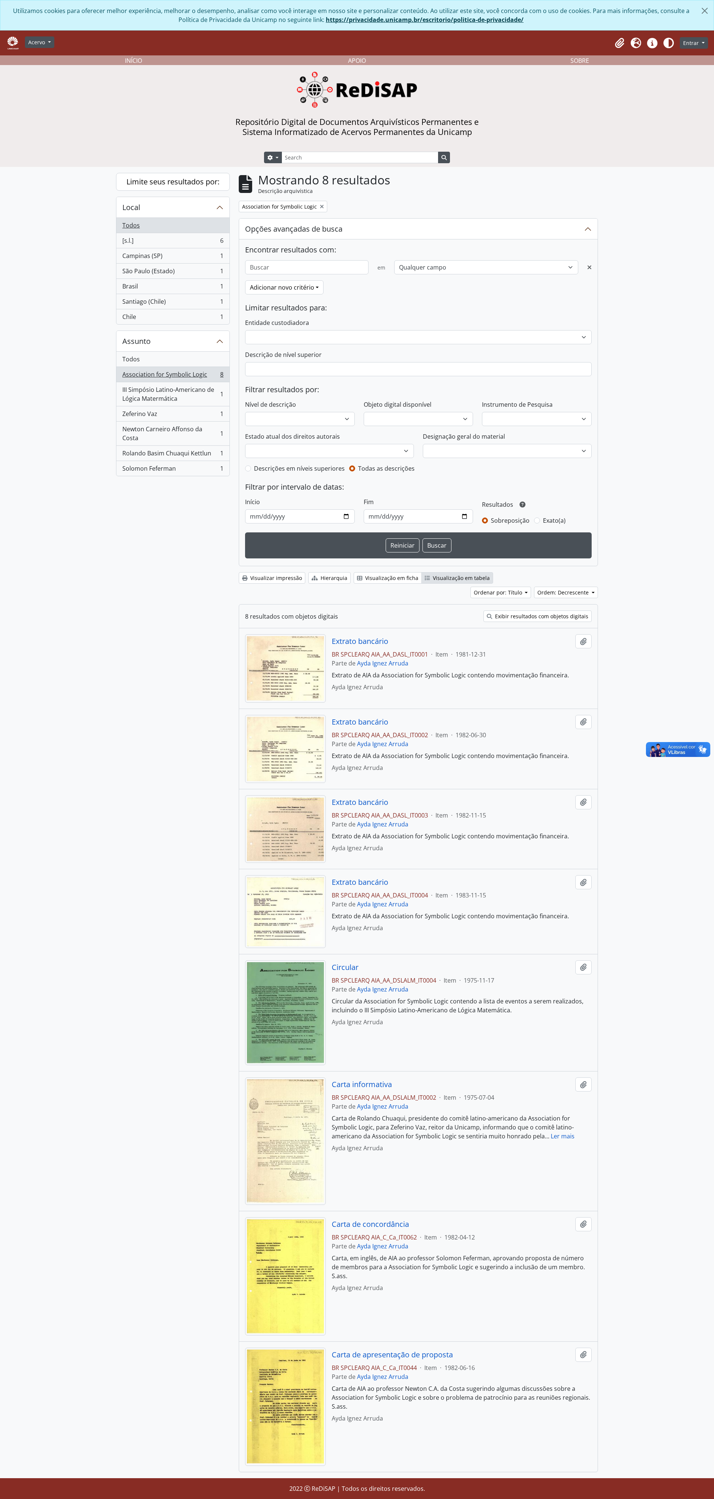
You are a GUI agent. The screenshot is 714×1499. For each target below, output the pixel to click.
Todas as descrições (386, 468)
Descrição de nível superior (283, 355)
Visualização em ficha (391, 577)
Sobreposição (510, 520)
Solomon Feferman (172, 470)
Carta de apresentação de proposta (392, 1354)
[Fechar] (705, 10)
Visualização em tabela (460, 577)
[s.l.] (172, 242)
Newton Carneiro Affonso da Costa (172, 433)
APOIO (357, 61)
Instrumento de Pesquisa (517, 404)
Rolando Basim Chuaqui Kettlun (172, 455)
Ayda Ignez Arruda (382, 663)
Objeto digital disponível (397, 404)
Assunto (136, 341)
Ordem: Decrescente (563, 592)
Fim (369, 502)
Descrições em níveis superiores (299, 468)
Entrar (691, 42)
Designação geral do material (464, 436)
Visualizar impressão (275, 577)
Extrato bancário (360, 641)
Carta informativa (362, 1084)
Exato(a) (554, 520)
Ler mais (563, 1136)
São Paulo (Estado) (172, 273)
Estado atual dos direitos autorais (292, 436)
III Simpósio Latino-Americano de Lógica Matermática (172, 394)
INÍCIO (133, 61)
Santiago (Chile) (172, 303)
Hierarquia (333, 577)
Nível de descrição (270, 404)
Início (252, 502)
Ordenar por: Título (499, 592)
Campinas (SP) (172, 258)
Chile (172, 318)
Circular (345, 967)
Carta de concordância (370, 1224)
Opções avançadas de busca (293, 229)
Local (131, 207)
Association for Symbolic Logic (172, 376)
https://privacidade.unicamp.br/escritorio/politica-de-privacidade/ (425, 20)
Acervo (37, 42)
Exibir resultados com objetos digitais (540, 616)
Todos (131, 225)
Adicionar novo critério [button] (282, 287)
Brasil (172, 288)
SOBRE (579, 61)
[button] (619, 43)
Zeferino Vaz (172, 416)
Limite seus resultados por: (172, 182)
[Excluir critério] (589, 267)
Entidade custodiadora (277, 323)
